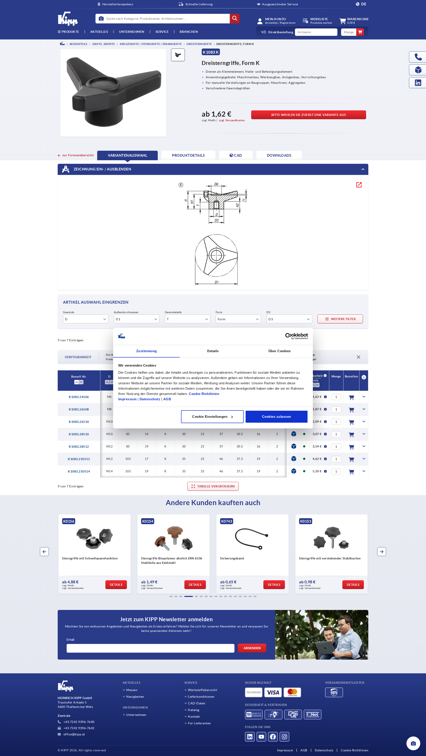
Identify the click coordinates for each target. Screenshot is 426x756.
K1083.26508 (79, 409)
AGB (167, 399)
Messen (131, 690)
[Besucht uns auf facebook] (273, 737)
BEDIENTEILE (78, 44)
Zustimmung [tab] (146, 351)
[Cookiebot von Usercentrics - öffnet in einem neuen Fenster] (288, 336)
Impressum (127, 399)
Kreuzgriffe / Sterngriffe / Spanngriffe (150, 44)
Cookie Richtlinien (204, 393)
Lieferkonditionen (201, 696)
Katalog (193, 710)
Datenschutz (150, 399)
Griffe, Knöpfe (103, 44)
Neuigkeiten (135, 696)
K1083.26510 (79, 422)
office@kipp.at (74, 734)
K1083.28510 (79, 434)
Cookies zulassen (276, 416)
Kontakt (194, 716)
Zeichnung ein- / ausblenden (102, 169)
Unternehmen (131, 31)
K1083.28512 (79, 446)
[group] (107, 554)
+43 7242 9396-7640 (79, 722)
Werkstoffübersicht (202, 690)
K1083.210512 (79, 459)
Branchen (189, 31)
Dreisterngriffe (199, 44)
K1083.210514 (79, 471)
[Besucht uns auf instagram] (284, 737)
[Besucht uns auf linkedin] (250, 737)
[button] (171, 596)
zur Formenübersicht (78, 155)
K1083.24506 (79, 397)
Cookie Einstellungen (209, 416)
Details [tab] (213, 351)
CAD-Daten (196, 703)
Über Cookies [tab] (279, 351)
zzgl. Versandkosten (232, 120)
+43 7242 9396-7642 (79, 728)
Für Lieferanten (199, 723)
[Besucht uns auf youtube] (261, 737)
